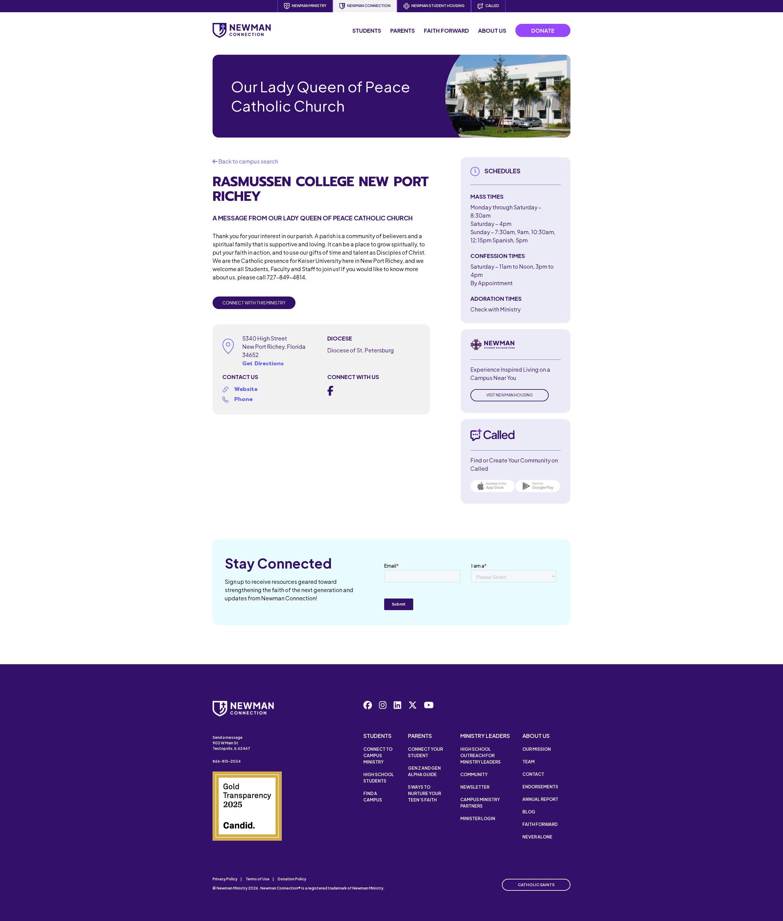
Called (492, 5)
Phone (243, 399)
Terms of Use (257, 879)
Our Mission (536, 749)
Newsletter (474, 787)
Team (528, 761)
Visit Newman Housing (509, 394)
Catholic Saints (536, 884)
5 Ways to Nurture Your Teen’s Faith (424, 793)
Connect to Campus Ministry (377, 755)
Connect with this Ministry (254, 302)
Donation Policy (292, 879)
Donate (543, 30)
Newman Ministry (309, 5)
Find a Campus (372, 796)
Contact (533, 774)
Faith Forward (446, 30)
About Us (492, 30)
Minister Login (477, 818)
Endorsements (540, 786)
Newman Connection (369, 5)
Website (246, 389)
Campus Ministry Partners (480, 803)
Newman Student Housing (438, 5)
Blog (528, 811)
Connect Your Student (425, 752)
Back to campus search (247, 161)
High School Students (378, 777)
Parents (402, 30)
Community (474, 774)
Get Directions (263, 363)
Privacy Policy (225, 879)
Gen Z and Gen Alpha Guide (424, 771)
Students (366, 30)
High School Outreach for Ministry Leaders (480, 755)
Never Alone (537, 836)
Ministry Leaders (485, 735)
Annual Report (540, 799)
